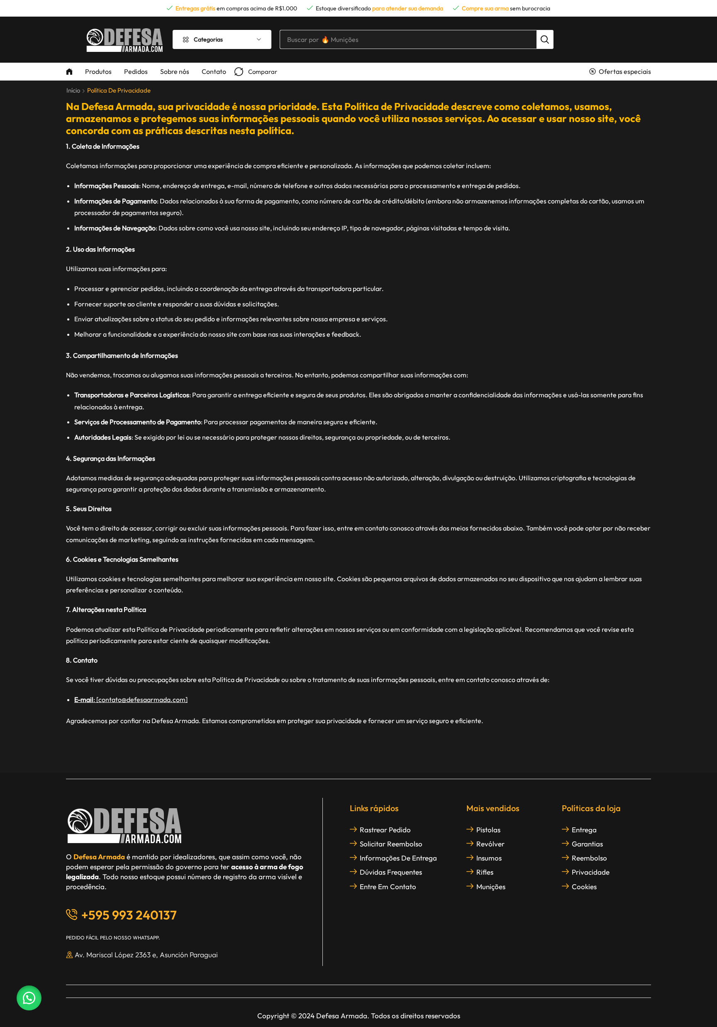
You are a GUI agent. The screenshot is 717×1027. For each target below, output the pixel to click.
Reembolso (589, 857)
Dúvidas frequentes (391, 872)
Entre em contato (388, 886)
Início (73, 90)
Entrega (584, 829)
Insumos (489, 857)
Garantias (587, 843)
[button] (255, 71)
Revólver (490, 843)
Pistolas (488, 829)
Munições (490, 886)
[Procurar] (545, 39)
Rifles (484, 872)
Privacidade (591, 872)
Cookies (584, 886)
